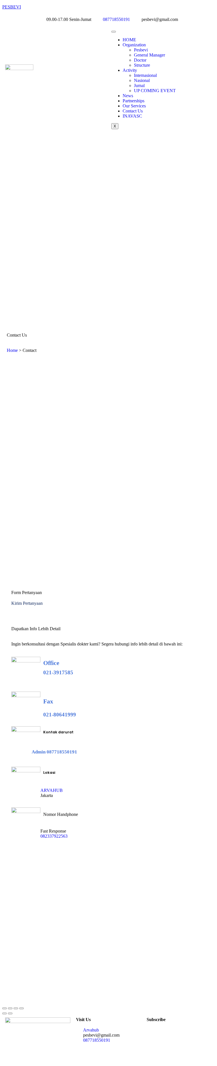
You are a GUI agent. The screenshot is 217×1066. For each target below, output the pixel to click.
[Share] (16, 1008)
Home (12, 350)
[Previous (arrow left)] (4, 1013)
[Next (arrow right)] (10, 1013)
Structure (142, 65)
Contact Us (133, 111)
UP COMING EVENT (155, 90)
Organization (134, 44)
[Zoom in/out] (4, 1008)
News (128, 95)
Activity (130, 70)
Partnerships (133, 100)
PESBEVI (11, 7)
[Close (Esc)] (21, 1008)
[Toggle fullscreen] (10, 1008)
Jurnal (139, 85)
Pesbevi (141, 49)
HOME (129, 39)
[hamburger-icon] (113, 31)
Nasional (142, 80)
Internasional (145, 75)
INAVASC (132, 116)
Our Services (134, 105)
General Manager (149, 55)
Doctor (140, 60)
